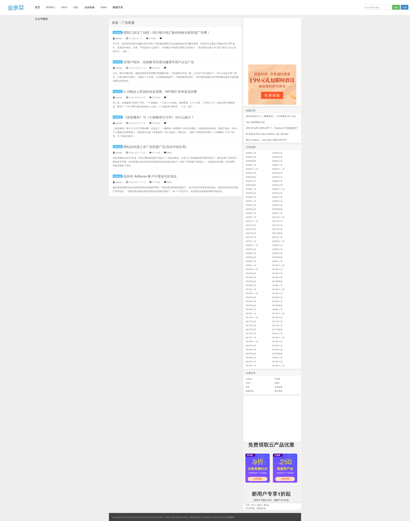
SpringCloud (207, 517)
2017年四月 (277, 329)
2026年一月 (277, 165)
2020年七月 (251, 253)
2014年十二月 (278, 365)
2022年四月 (277, 209)
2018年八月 (277, 297)
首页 (37, 7)
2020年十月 (277, 245)
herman (118, 38)
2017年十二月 (278, 313)
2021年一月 (251, 241)
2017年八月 (277, 321)
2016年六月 (277, 349)
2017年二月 (277, 333)
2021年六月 (277, 229)
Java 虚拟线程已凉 (255, 122)
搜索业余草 (195, 517)
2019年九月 (251, 273)
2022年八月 (277, 201)
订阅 (404, 7)
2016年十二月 (278, 337)
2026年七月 (277, 152)
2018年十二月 (278, 289)
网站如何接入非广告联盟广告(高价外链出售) (155, 146)
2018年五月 (251, 305)
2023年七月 (277, 193)
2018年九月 (251, 297)
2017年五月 (251, 329)
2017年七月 (251, 325)
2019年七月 (251, 277)
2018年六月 (277, 301)
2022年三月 (251, 213)
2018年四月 (277, 305)
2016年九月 (251, 345)
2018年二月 (277, 309)
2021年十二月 (278, 217)
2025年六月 (251, 173)
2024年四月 (251, 185)
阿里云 (260, 505)
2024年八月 (251, 181)
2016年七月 (251, 349)
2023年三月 (277, 197)
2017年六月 (277, 325)
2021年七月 (251, 229)
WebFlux (218, 517)
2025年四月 (251, 177)
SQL (75, 7)
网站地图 (176, 517)
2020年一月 (251, 265)
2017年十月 (277, 317)
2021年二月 (277, 237)
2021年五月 (251, 233)
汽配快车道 (261, 508)
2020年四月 (277, 257)
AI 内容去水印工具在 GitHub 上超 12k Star (267, 133)
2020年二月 (277, 261)
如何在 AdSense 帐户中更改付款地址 (150, 176)
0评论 (169, 152)
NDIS (104, 7)
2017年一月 (251, 337)
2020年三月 (251, 261)
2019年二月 (277, 285)
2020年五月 (251, 257)
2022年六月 (277, 205)
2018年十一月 (252, 293)
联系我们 (185, 517)
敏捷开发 (118, 7)
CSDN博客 (250, 508)
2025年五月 (277, 173)
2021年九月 (251, 225)
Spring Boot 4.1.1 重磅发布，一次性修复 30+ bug (270, 116)
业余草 (168, 517)
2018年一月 (251, 313)
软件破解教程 (229, 517)
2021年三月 (251, 237)
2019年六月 (277, 277)
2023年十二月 (278, 189)
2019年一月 (251, 289)
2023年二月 (251, 201)
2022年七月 (251, 205)
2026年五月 (277, 156)
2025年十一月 (278, 169)
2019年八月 (277, 273)
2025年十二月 (252, 169)
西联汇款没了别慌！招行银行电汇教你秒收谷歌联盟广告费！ (167, 32)
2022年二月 (277, 213)
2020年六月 (277, 253)
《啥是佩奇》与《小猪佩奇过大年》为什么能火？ (159, 117)
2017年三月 (251, 333)
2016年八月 (277, 345)
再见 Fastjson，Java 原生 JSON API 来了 (267, 139)
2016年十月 (277, 341)
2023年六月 (251, 197)
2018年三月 (251, 309)
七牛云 (253, 505)
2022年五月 (251, 209)
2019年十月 (277, 269)
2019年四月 (277, 281)
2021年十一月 (252, 221)
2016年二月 (277, 357)
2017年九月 (251, 321)
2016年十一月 (252, 341)
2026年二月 (251, 165)
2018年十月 (277, 293)
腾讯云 (266, 505)
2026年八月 (251, 152)
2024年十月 (277, 177)
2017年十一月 (252, 317)
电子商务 (278, 390)
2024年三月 (277, 185)
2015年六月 (277, 361)
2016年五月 (251, 353)
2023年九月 (251, 193)
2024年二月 (251, 189)
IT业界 (277, 378)
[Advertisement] (272, 40)
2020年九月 (251, 249)
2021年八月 (277, 225)
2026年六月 (251, 156)
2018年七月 (251, 301)
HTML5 (50, 7)
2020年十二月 (278, 241)
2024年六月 (277, 181)
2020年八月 (277, 249)
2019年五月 (251, 281)
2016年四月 (277, 353)
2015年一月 (251, 365)
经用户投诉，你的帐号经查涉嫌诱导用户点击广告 (159, 62)
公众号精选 (41, 18)
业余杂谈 (89, 7)
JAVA (64, 7)
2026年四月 (251, 160)
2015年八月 (251, 361)
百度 (247, 505)
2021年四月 (277, 233)
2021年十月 (277, 221)
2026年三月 (277, 160)
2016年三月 (251, 357)
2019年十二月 (278, 265)
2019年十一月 (252, 269)
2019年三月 (251, 285)
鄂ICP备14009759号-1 (154, 517)
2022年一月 (251, 217)
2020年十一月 (252, 245)
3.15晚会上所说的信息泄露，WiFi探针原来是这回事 (160, 91)
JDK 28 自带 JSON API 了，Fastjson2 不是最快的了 (272, 127)
